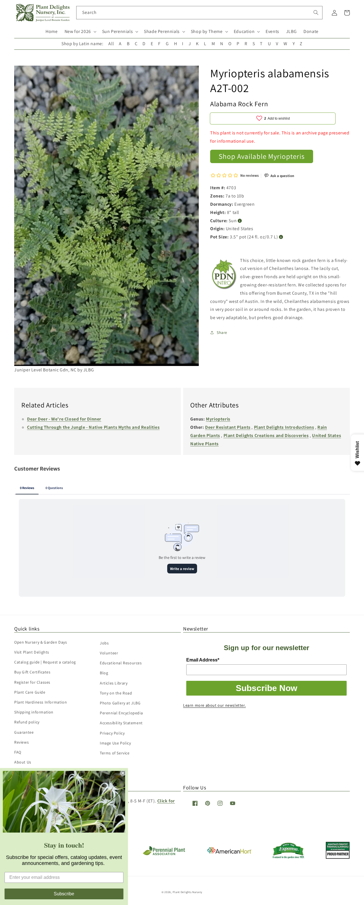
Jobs (104, 643)
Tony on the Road (116, 693)
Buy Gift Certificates (32, 672)
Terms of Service (115, 753)
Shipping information (33, 712)
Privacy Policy (112, 733)
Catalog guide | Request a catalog (45, 662)
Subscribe (64, 893)
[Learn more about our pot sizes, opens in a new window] (281, 236)
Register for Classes (32, 682)
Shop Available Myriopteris (262, 156)
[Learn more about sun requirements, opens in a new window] (240, 220)
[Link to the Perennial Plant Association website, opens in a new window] (164, 854)
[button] (80, 31)
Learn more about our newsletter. (214, 705)
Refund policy (27, 722)
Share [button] (222, 332)
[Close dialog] (123, 773)
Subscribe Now (266, 688)
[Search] (316, 12)
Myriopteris (218, 419)
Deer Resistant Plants (228, 427)
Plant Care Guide (30, 692)
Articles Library (114, 683)
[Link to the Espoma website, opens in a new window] (288, 857)
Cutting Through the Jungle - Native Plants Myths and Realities (93, 427)
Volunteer (109, 653)
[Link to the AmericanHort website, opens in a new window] (229, 852)
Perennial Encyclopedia (121, 712)
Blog (104, 672)
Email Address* (202, 660)
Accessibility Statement (121, 722)
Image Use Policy (115, 743)
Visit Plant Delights (31, 652)
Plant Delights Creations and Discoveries (266, 435)
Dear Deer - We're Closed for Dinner (64, 419)
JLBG (291, 31)
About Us (22, 762)
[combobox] (199, 12)
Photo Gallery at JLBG (120, 703)
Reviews (21, 742)
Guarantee (24, 732)
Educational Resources (121, 662)
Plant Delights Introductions (284, 427)
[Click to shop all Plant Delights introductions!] (224, 276)
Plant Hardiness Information (40, 702)
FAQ (17, 752)
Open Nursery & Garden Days (40, 642)
